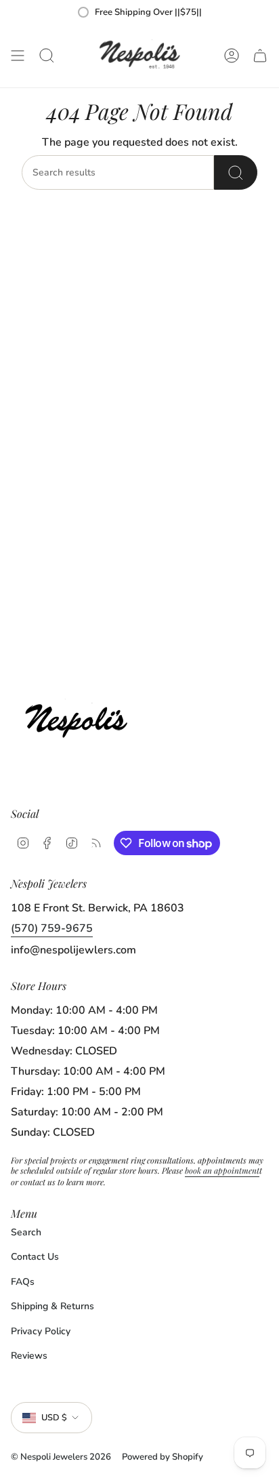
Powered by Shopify (162, 1457)
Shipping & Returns (52, 1306)
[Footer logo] (80, 717)
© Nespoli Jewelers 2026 (61, 1457)
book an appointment (222, 1170)
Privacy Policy (40, 1331)
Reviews (29, 1355)
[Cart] (260, 56)
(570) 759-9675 (52, 928)
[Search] (235, 172)
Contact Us (35, 1256)
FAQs (23, 1281)
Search (26, 1232)
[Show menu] (17, 56)
